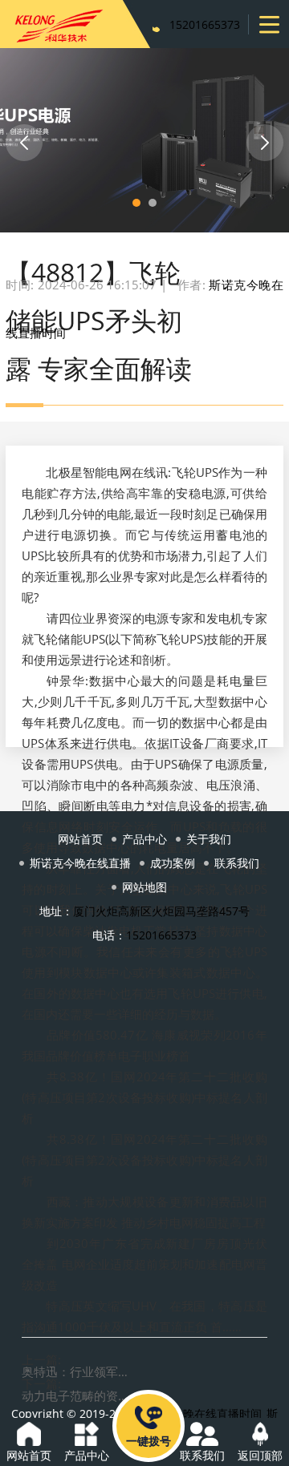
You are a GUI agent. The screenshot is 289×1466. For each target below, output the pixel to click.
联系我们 (236, 862)
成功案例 (172, 862)
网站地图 (144, 887)
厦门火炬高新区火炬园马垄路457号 (161, 911)
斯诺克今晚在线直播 (80, 862)
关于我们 (208, 838)
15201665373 (204, 24)
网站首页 (80, 838)
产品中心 (144, 838)
